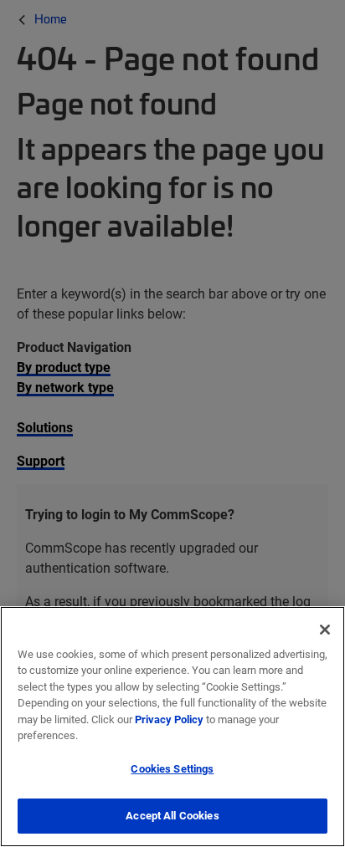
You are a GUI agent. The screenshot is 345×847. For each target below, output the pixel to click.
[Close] (324, 629)
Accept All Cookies (172, 815)
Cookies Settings (172, 768)
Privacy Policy (169, 719)
